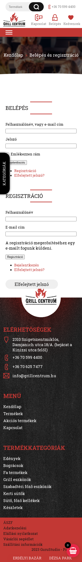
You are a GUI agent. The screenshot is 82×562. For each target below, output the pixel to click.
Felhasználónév (19, 212)
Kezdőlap (13, 55)
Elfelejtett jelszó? (29, 175)
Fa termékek (15, 472)
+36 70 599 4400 (63, 7)
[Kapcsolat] (38, 19)
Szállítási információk (23, 544)
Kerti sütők (14, 493)
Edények (12, 458)
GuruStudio (50, 549)
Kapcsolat (13, 427)
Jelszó (11, 139)
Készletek (13, 507)
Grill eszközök (17, 479)
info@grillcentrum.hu (34, 375)
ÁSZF (8, 522)
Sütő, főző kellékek (21, 500)
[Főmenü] (8, 32)
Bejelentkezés (16, 162)
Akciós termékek (20, 420)
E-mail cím (15, 227)
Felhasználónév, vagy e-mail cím (34, 124)
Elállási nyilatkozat (20, 533)
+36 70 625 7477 (27, 366)
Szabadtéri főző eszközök (27, 486)
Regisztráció (25, 170)
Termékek (13, 413)
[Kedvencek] (71, 19)
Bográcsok (13, 465)
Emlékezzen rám (25, 154)
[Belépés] (55, 19)
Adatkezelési (14, 528)
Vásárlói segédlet (18, 539)
